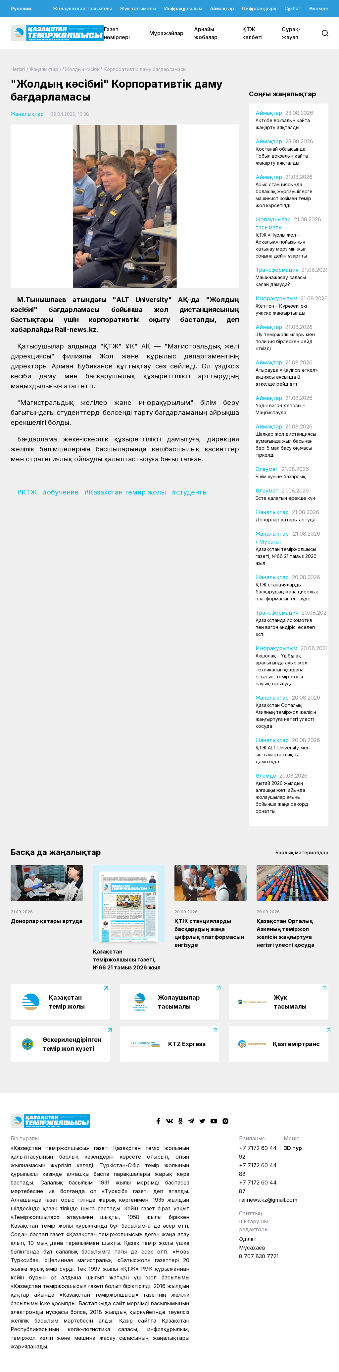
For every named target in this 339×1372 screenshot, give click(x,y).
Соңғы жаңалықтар (282, 94)
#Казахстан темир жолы (125, 492)
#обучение (60, 492)
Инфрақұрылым (183, 8)
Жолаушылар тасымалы (82, 8)
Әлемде (318, 8)
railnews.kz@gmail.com (268, 1199)
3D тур (293, 1148)
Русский (21, 8)
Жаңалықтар (43, 69)
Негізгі (18, 69)
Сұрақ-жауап (291, 33)
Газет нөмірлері (117, 33)
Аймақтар (222, 8)
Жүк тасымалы (138, 8)
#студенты (190, 492)
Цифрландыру (259, 8)
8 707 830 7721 (259, 1256)
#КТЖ (27, 492)
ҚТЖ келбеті (252, 33)
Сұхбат (292, 8)
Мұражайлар (166, 33)
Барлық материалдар (301, 852)
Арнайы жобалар (206, 33)
